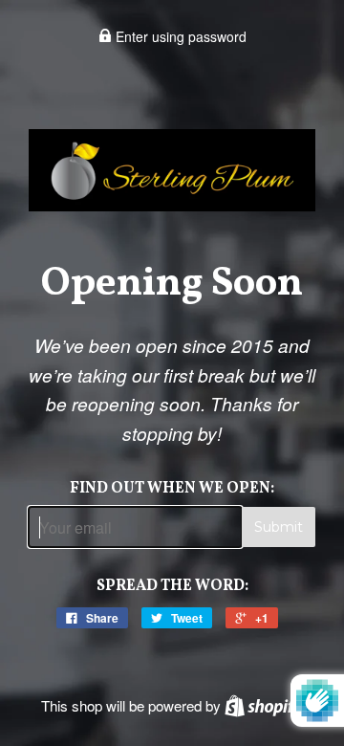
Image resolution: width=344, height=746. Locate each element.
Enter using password (179, 36)
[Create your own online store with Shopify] (264, 705)
